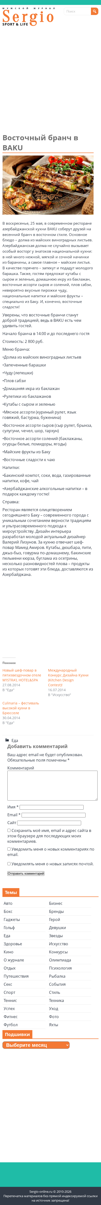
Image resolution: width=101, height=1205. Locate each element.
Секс (8, 984)
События (57, 984)
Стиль (54, 992)
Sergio (29, 16)
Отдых (9, 968)
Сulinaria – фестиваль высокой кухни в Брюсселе (20, 708)
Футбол (11, 1024)
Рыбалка (57, 976)
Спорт (9, 992)
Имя (13, 807)
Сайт (11, 822)
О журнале (14, 960)
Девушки (57, 927)
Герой (54, 919)
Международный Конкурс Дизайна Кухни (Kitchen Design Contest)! (68, 677)
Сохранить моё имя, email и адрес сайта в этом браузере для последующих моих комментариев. (49, 836)
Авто (8, 903)
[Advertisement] (50, 79)
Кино (8, 952)
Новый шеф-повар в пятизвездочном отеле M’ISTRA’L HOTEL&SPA (21, 675)
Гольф (9, 927)
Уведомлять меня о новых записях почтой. (53, 864)
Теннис (10, 1000)
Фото (54, 1016)
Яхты (53, 1024)
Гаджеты (12, 919)
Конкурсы (58, 952)
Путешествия (16, 976)
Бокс (8, 911)
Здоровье (13, 943)
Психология (60, 968)
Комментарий (20, 768)
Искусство (58, 943)
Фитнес (11, 1016)
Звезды (56, 935)
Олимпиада (60, 960)
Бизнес (56, 903)
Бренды (56, 911)
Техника (56, 1000)
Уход (53, 1008)
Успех (9, 1008)
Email (14, 814)
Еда (15, 740)
